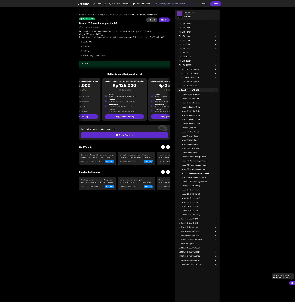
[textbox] (124, 43)
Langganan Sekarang (124, 117)
